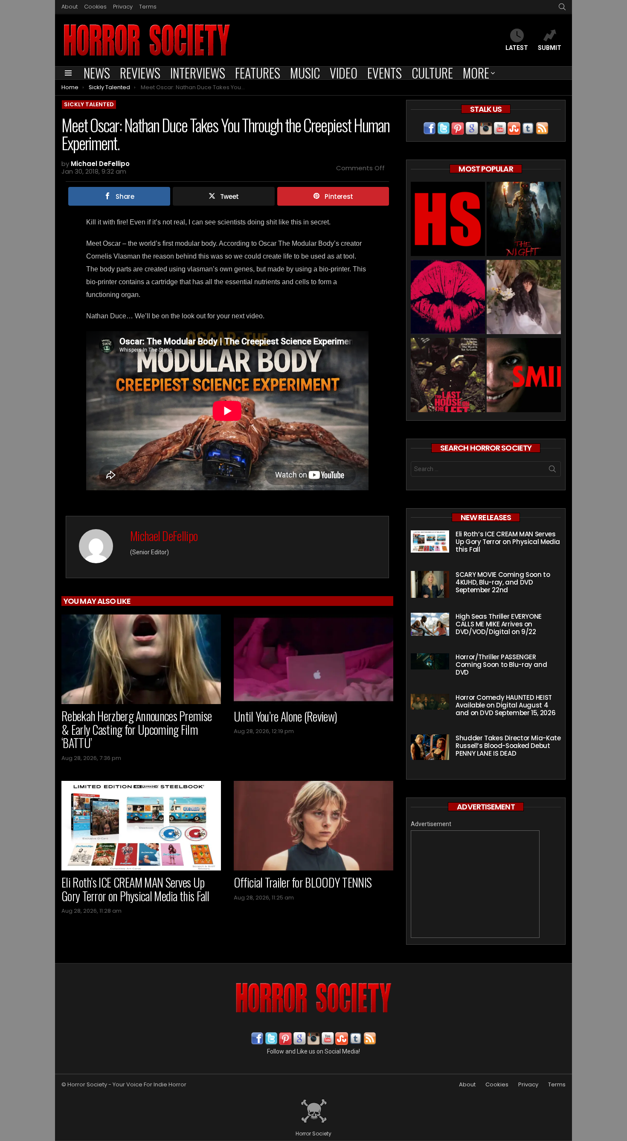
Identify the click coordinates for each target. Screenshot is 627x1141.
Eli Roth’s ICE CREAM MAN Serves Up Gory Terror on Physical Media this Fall (135, 889)
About (69, 7)
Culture (432, 73)
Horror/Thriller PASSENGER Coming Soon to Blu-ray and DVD (501, 664)
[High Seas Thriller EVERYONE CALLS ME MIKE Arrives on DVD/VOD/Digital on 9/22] (430, 624)
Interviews (197, 73)
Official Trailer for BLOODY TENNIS (303, 882)
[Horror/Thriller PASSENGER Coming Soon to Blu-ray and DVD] (430, 661)
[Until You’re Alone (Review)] (313, 659)
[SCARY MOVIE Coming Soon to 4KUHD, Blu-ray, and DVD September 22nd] (430, 584)
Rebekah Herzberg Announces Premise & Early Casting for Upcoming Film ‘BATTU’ (136, 729)
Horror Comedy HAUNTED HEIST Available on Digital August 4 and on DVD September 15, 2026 (505, 705)
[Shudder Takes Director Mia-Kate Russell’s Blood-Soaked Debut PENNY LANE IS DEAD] (430, 747)
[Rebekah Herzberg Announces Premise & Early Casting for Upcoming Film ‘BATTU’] (141, 659)
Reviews (140, 73)
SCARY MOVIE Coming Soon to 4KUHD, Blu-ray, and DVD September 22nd (503, 582)
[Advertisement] (475, 884)
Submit (549, 47)
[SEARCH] (562, 7)
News (97, 73)
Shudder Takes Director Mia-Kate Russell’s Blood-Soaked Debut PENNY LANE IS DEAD (508, 746)
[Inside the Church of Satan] (448, 220)
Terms (148, 7)
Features (257, 73)
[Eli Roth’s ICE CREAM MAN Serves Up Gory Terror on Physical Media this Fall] (141, 826)
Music (305, 73)
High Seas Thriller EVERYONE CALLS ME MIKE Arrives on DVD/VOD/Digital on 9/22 (499, 624)
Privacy (123, 7)
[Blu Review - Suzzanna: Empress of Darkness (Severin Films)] (524, 298)
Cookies (95, 7)
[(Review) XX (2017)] (448, 298)
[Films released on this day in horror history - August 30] (448, 376)
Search (552, 470)
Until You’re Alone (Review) (285, 716)
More (476, 73)
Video (343, 73)
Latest (516, 47)
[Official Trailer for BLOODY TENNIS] (313, 826)
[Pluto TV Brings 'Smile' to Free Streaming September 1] (524, 376)
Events (384, 73)
